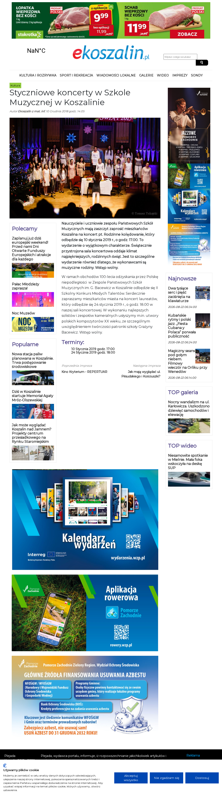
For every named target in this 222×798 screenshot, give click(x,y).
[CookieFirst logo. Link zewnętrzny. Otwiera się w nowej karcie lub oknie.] (5, 766)
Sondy (197, 75)
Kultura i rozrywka (37, 75)
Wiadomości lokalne (116, 75)
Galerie (146, 75)
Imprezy (180, 75)
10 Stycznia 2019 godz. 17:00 (93, 349)
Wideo (163, 75)
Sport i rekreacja (76, 75)
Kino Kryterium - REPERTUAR (84, 372)
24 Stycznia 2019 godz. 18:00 (93, 352)
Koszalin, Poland (36, 50)
